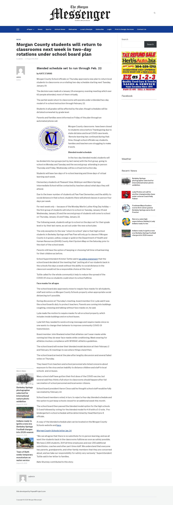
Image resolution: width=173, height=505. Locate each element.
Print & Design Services (124, 29)
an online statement (88, 259)
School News (60, 29)
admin (20, 59)
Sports (48, 29)
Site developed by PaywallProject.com (31, 491)
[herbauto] (139, 53)
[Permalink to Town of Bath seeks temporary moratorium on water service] (25, 443)
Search (125, 39)
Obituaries (73, 29)
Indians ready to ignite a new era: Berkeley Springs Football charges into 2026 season (24, 426)
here (59, 425)
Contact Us (141, 29)
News (40, 29)
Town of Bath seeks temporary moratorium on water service (24, 456)
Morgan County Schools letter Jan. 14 (54, 430)
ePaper (29, 29)
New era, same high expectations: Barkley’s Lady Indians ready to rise (143, 221)
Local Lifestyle (86, 29)
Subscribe (100, 29)
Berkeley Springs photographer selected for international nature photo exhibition (24, 394)
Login (109, 29)
